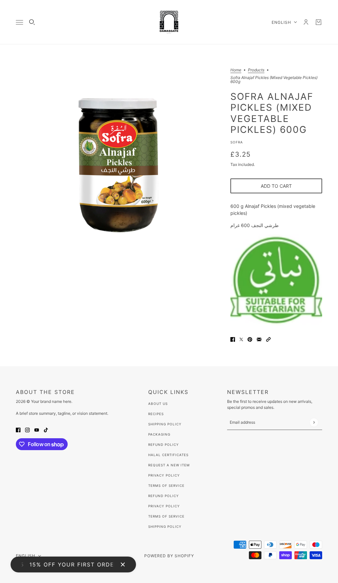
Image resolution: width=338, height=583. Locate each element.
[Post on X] (241, 339)
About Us (158, 404)
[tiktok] (46, 429)
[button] (268, 339)
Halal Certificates (168, 455)
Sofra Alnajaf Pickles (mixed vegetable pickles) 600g (271, 113)
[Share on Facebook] (233, 339)
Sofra (236, 142)
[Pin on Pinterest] (250, 339)
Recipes (156, 414)
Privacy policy (164, 506)
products (256, 70)
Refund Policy (163, 445)
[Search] (32, 22)
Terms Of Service (166, 485)
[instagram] (27, 429)
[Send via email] (259, 339)
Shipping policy (165, 526)
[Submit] (313, 422)
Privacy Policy (164, 475)
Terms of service (166, 516)
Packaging (159, 434)
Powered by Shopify (169, 555)
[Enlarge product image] (118, 170)
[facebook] (18, 429)
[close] (122, 564)
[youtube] (37, 429)
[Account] (306, 22)
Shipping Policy (165, 424)
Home (235, 70)
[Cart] (318, 22)
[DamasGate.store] (169, 22)
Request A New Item (169, 465)
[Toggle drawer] (19, 22)
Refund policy (163, 496)
